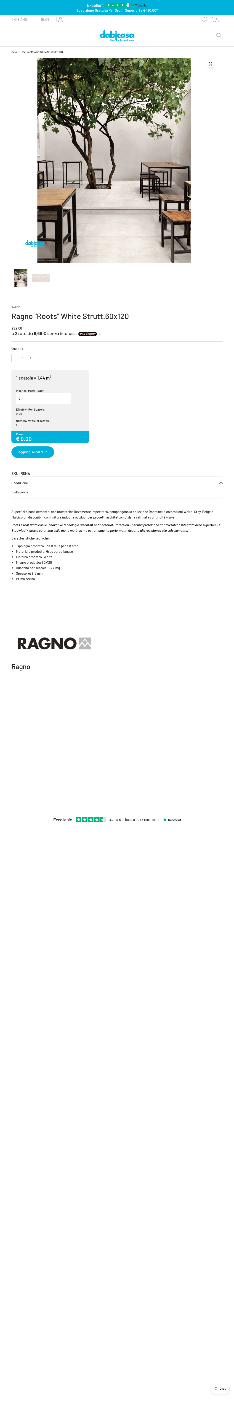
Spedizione (19, 483)
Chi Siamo (19, 19)
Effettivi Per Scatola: (30, 409)
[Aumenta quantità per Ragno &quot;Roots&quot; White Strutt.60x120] (30, 358)
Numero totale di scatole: (33, 421)
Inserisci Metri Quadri (30, 391)
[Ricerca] (219, 35)
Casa (14, 52)
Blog (45, 19)
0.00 (19, 413)
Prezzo (20, 434)
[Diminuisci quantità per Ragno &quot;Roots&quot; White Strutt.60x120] (15, 358)
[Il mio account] (60, 19)
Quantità (17, 348)
